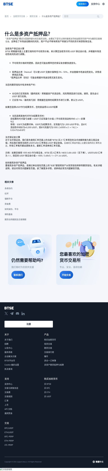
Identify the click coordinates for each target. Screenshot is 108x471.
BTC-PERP (9, 436)
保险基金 (9, 214)
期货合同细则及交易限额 (15, 219)
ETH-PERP (9, 440)
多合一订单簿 (50, 360)
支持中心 (95, 4)
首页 (7, 16)
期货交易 (33, 16)
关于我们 (8, 339)
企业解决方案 (10, 356)
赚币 (46, 356)
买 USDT (47, 396)
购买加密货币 (50, 339)
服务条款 (8, 352)
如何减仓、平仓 (11, 209)
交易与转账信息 (11, 388)
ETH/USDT (9, 432)
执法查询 (8, 369)
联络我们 (82, 4)
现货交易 (48, 344)
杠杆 (8, 193)
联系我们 (18, 275)
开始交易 (66, 275)
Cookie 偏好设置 (11, 365)
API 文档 (8, 409)
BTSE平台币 (9, 360)
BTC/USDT (8, 428)
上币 (6, 405)
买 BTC (47, 388)
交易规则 (8, 396)
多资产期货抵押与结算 (54, 365)
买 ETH (47, 392)
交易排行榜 (49, 352)
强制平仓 (9, 198)
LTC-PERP (8, 445)
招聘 (6, 344)
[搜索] (98, 16)
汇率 (6, 400)
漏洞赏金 (8, 413)
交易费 (7, 392)
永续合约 (9, 188)
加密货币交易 (19, 16)
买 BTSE (47, 384)
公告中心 (8, 348)
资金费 (8, 204)
